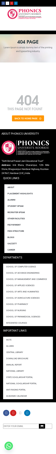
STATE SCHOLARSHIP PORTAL (19, 377)
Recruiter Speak (16, 212)
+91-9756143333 (21, 445)
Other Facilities (16, 218)
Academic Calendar (16, 396)
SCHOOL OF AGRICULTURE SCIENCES (23, 298)
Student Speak (15, 206)
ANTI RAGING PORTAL (16, 390)
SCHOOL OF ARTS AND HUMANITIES (22, 291)
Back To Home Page (26, 118)
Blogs (10, 237)
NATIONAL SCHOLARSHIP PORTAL (21, 383)
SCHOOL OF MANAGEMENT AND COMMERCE (26, 279)
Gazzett (12, 243)
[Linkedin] (16, 3)
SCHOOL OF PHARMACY (17, 304)
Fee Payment (14, 225)
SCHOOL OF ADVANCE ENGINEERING (23, 273)
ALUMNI (10, 346)
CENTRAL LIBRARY (14, 352)
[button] (54, 32)
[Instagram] (7, 3)
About (10, 187)
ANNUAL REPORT (14, 365)
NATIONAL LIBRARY (15, 371)
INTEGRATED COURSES (16, 323)
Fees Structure (15, 231)
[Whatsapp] (9, 446)
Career (11, 250)
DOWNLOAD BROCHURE (17, 358)
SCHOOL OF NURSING (16, 310)
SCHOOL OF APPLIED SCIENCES (20, 285)
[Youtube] (11, 3)
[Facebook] (3, 3)
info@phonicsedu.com (21, 449)
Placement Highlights (20, 193)
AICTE (9, 340)
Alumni (11, 200)
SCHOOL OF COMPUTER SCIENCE (21, 266)
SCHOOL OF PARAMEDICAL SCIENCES (23, 316)
